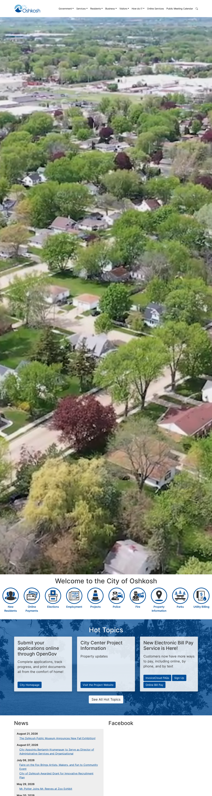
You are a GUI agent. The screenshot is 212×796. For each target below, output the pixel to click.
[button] (197, 8)
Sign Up (179, 678)
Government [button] (65, 8)
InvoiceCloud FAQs (157, 678)
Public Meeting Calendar (179, 8)
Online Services (155, 8)
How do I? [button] (137, 8)
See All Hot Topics (106, 699)
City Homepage (29, 685)
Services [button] (81, 8)
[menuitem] (66, 8)
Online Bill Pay (154, 685)
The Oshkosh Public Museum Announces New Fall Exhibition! (57, 738)
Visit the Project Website (98, 685)
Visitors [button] (123, 8)
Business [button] (110, 8)
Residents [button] (95, 8)
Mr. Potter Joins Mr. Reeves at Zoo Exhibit (45, 788)
